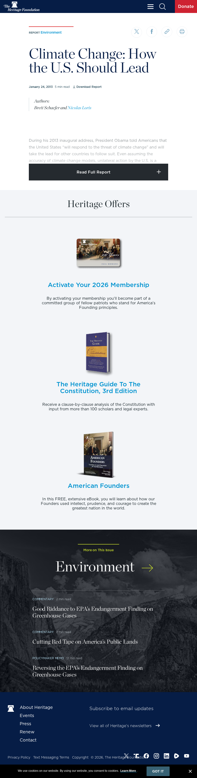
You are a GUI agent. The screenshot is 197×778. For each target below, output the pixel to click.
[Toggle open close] (182, 153)
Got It (158, 771)
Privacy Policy (19, 757)
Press (25, 723)
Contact (28, 739)
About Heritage (36, 707)
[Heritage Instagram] (156, 756)
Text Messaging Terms (51, 757)
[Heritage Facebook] (146, 756)
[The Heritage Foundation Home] (22, 6)
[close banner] (190, 772)
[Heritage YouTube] (186, 756)
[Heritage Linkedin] (166, 756)
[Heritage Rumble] (176, 756)
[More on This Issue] (147, 565)
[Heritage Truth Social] (136, 756)
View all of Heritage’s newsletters (120, 726)
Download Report (88, 87)
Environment (51, 32)
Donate (186, 6)
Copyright (80, 757)
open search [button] (162, 6)
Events (27, 715)
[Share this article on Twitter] (136, 32)
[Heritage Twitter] (126, 756)
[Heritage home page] (11, 708)
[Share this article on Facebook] (151, 31)
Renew (27, 731)
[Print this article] (182, 31)
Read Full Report (94, 172)
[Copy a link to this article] (166, 31)
